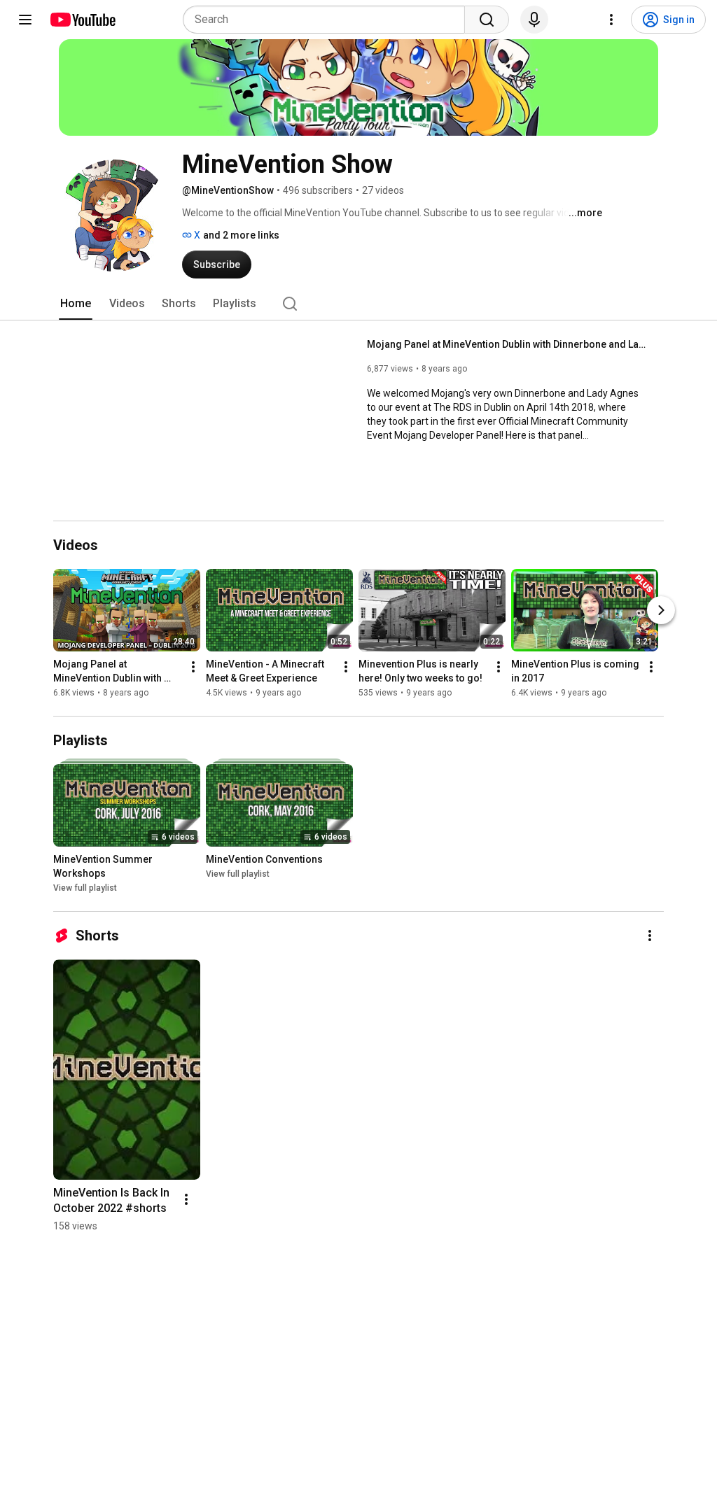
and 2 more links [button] (241, 235)
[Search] (486, 20)
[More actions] (193, 667)
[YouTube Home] (82, 19)
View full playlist (85, 888)
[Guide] (25, 19)
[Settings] (611, 19)
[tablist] (358, 303)
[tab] (75, 303)
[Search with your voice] (534, 20)
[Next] (661, 610)
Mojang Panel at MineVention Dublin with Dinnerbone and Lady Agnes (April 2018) (507, 344)
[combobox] (328, 19)
